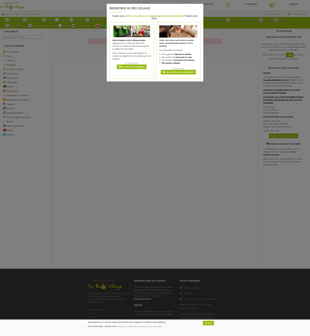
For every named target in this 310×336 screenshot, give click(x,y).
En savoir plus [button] (131, 63)
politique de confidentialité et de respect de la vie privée (139, 326)
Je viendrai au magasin (133, 66)
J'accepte (208, 323)
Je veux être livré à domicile (180, 72)
